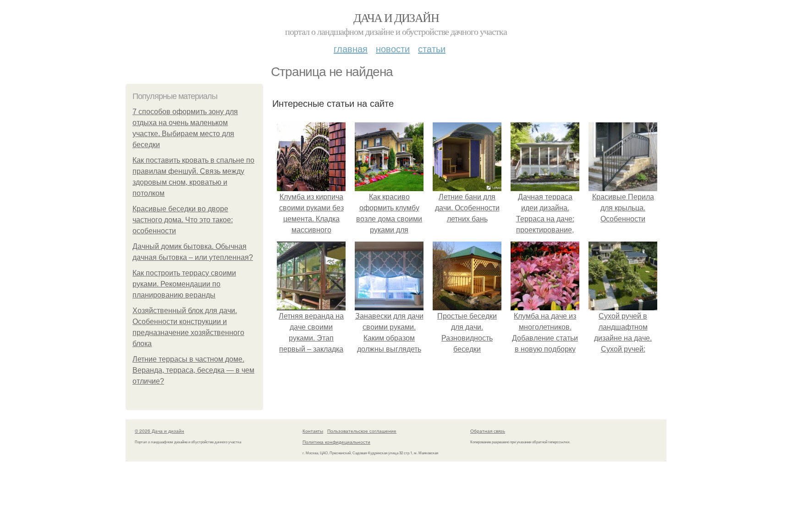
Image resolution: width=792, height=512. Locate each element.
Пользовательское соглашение (361, 431)
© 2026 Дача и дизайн (159, 431)
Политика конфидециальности (336, 442)
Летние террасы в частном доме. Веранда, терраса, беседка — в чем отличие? (193, 370)
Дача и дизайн (396, 17)
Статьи (432, 48)
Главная (351, 48)
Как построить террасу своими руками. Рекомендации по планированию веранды (184, 284)
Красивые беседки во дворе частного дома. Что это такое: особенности (182, 220)
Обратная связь (487, 431)
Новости (393, 48)
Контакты (312, 431)
